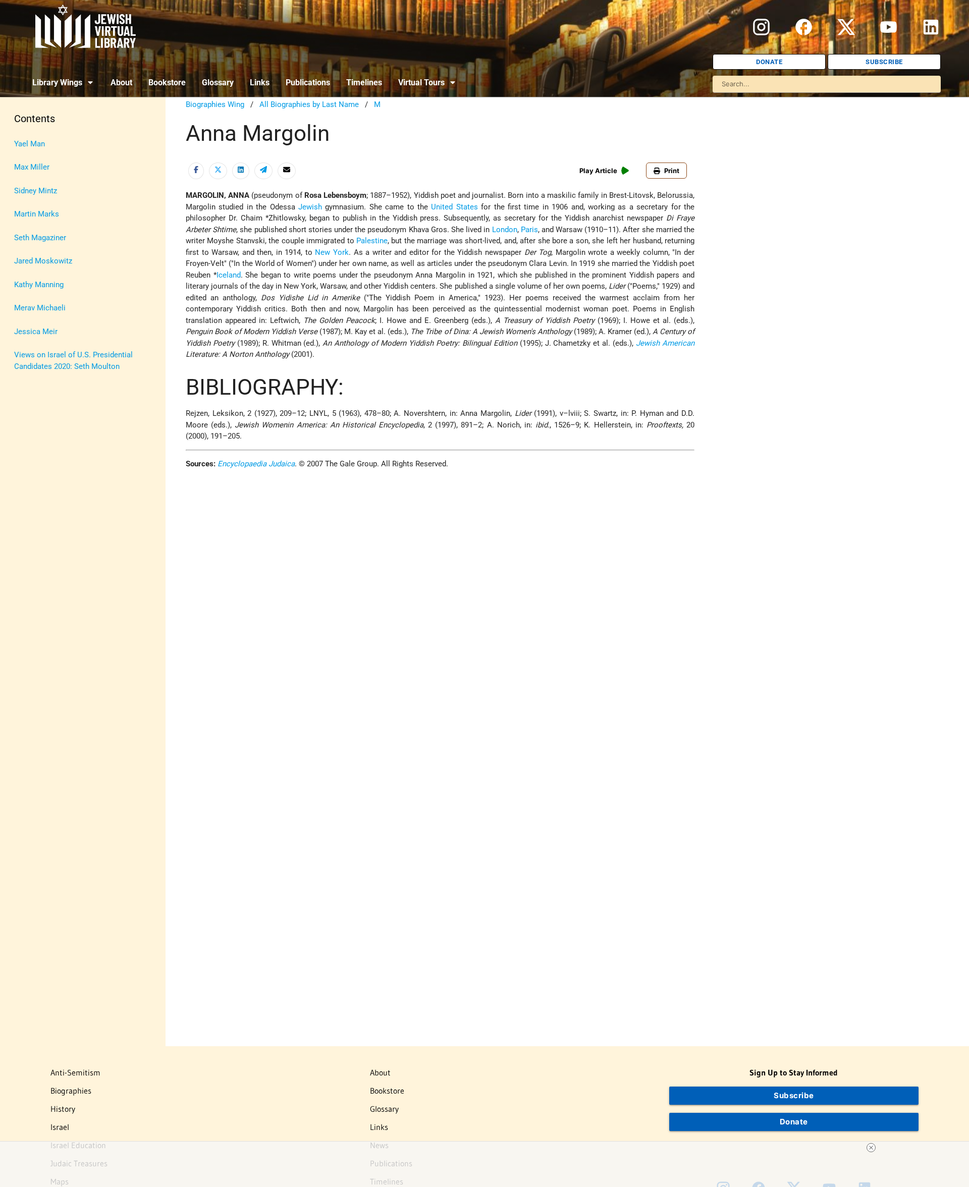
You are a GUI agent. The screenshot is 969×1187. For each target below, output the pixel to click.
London (504, 229)
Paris (529, 229)
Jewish (310, 206)
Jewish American (665, 343)
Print (671, 171)
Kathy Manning (39, 284)
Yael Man (29, 143)
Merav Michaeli (40, 307)
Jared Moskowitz (43, 260)
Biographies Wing (215, 104)
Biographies (70, 1091)
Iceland (229, 275)
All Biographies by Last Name (309, 104)
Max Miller (31, 167)
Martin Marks (36, 214)
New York (332, 252)
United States (454, 206)
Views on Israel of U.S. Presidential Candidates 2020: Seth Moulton (73, 360)
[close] (871, 1147)
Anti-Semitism (75, 1072)
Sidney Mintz (35, 190)
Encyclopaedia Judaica (256, 463)
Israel (59, 1127)
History (62, 1109)
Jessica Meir (36, 331)
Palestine (372, 240)
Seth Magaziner (40, 237)
